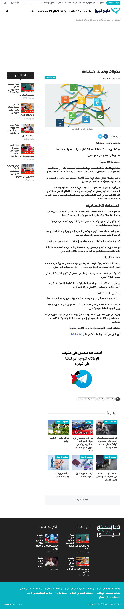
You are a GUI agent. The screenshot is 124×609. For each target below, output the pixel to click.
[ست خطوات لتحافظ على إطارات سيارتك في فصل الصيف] (106, 462)
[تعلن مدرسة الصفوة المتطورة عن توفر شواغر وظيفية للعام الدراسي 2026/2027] (27, 87)
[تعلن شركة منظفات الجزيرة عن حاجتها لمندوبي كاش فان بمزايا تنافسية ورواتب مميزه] (27, 149)
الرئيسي (89, 422)
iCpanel (7, 604)
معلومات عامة (50, 78)
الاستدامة (110, 399)
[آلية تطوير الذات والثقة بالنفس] (58, 462)
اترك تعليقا (81, 500)
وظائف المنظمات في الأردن (39, 593)
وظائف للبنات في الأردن (31, 589)
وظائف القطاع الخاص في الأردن (51, 11)
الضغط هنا (76, 334)
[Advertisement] (62, 44)
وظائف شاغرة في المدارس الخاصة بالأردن (74, 593)
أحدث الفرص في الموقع (109, 597)
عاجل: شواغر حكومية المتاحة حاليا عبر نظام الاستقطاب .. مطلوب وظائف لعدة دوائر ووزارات (65, 3)
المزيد (32, 11)
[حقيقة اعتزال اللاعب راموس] (51, 561)
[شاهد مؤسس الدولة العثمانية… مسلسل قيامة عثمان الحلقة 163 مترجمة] (106, 427)
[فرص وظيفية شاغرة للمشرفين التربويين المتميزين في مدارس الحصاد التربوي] (27, 169)
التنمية (101, 399)
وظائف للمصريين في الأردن (108, 593)
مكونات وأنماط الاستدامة (86, 399)
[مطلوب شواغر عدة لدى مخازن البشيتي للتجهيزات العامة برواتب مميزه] (51, 538)
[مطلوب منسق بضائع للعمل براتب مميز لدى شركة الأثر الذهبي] (27, 108)
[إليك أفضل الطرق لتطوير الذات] (82, 462)
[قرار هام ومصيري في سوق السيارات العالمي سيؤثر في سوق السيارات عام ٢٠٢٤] (82, 427)
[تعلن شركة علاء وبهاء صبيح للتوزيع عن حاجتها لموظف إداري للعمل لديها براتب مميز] (27, 128)
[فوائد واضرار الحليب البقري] (58, 427)
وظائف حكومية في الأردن (80, 11)
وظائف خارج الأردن (53, 589)
